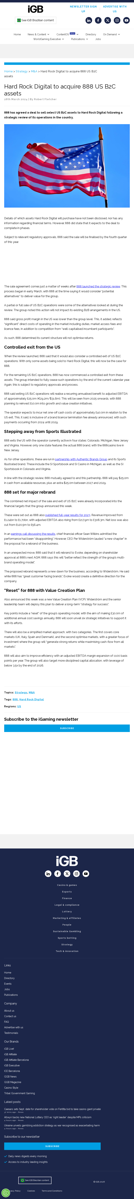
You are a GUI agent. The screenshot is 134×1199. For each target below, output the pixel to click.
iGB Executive (12, 1065)
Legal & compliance (67, 905)
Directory (91, 34)
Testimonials (11, 1033)
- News (20, 1112)
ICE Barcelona (12, 1071)
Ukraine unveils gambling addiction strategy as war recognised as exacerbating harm (52, 1125)
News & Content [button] (37, 34)
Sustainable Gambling (67, 931)
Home (17, 34)
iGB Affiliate (10, 1054)
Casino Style (11, 1087)
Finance (67, 898)
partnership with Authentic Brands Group (81, 459)
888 (15, 699)
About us (9, 1010)
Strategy (22, 71)
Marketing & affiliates (67, 918)
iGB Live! (9, 1048)
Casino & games (67, 885)
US (19, 706)
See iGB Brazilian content (36, 20)
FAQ (6, 1021)
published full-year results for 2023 (67, 515)
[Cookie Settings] (5, 1193)
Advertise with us (13, 1027)
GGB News (10, 1076)
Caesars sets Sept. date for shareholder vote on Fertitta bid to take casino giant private (52, 1109)
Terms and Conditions (52, 1191)
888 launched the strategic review (98, 286)
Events (8, 983)
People (67, 925)
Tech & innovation (67, 951)
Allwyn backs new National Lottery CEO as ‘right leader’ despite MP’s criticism (47, 1117)
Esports (67, 892)
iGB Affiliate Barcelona (16, 1060)
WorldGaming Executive (47, 39)
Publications (78, 39)
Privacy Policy (14, 1191)
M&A (34, 71)
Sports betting (67, 938)
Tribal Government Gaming (19, 1093)
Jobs (98, 39)
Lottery (67, 911)
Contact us (10, 1016)
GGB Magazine (12, 1082)
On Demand (110, 34)
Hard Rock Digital (31, 699)
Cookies (31, 1191)
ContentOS (66, 34)
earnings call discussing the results (33, 534)
